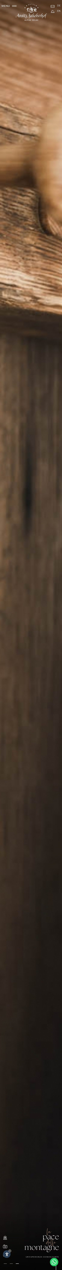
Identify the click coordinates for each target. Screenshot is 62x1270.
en (58, 11)
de (58, 5)
